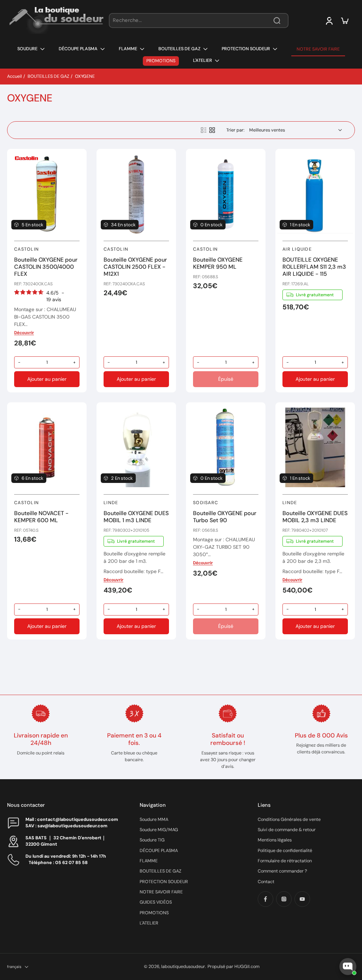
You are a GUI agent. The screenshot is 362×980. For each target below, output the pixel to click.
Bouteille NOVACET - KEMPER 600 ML (41, 516)
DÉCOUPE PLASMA (159, 850)
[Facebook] (265, 899)
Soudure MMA (154, 819)
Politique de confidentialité (285, 850)
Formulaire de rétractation (285, 861)
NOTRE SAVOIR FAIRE (161, 892)
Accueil (14, 76)
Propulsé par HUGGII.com (233, 966)
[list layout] (203, 130)
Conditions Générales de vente (289, 819)
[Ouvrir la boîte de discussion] (347, 966)
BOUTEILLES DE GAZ (48, 76)
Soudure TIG (152, 840)
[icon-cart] (344, 20)
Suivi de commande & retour (287, 830)
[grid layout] (212, 130)
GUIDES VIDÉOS (156, 902)
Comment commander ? (282, 871)
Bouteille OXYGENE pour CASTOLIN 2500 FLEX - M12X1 (135, 267)
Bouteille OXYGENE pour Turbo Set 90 (224, 516)
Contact (266, 882)
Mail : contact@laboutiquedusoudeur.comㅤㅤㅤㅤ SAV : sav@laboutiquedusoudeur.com (71, 822)
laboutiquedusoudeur (183, 966)
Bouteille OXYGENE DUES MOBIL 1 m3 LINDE (136, 516)
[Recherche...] (277, 20)
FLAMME (149, 861)
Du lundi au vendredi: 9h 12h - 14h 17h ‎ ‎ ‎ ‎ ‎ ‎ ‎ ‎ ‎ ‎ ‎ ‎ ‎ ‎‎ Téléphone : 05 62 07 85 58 (71, 859)
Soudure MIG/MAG (159, 830)
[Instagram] (284, 899)
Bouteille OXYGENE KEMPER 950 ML (218, 263)
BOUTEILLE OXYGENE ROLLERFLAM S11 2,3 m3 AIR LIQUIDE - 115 (314, 267)
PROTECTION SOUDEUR (164, 882)
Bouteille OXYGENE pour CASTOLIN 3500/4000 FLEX (45, 267)
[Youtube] (302, 899)
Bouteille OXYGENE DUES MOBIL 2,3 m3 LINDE (315, 516)
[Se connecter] (329, 20)
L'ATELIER (149, 923)
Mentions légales (275, 840)
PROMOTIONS (154, 913)
